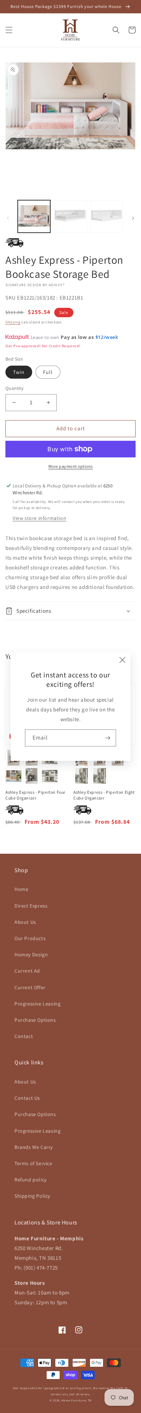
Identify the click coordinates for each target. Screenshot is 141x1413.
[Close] (123, 660)
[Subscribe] (108, 737)
